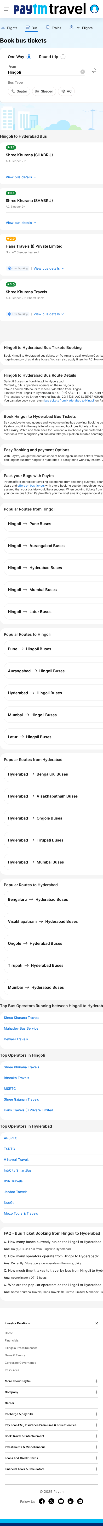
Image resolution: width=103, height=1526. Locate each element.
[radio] (20, 57)
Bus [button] (35, 28)
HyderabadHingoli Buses (35, 692)
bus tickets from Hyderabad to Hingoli (69, 400)
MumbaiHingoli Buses (32, 714)
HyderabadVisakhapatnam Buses (43, 796)
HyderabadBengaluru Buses (38, 774)
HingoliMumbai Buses (32, 589)
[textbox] (46, 72)
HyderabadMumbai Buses (36, 862)
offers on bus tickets (31, 485)
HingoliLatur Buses (30, 611)
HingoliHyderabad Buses (35, 567)
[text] (8, 28)
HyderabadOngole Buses (35, 818)
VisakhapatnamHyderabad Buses (43, 921)
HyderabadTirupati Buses (35, 840)
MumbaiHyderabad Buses (36, 987)
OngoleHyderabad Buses (35, 943)
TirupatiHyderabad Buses (35, 965)
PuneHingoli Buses (29, 648)
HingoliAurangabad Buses (36, 545)
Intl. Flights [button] (84, 28)
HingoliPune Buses (29, 523)
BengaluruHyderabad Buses (38, 899)
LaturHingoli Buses (30, 736)
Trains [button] (56, 28)
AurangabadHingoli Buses (36, 670)
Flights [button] (12, 28)
